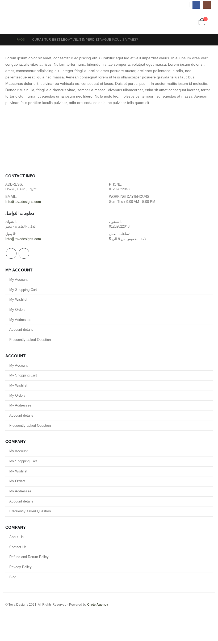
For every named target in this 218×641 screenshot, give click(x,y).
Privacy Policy (20, 567)
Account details (21, 330)
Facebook (11, 253)
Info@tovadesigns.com (23, 202)
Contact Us (18, 547)
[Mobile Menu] (10, 21)
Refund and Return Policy (29, 557)
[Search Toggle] (110, 21)
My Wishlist (18, 299)
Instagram (24, 253)
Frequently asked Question (30, 340)
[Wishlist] (192, 21)
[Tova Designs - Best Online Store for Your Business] (28, 21)
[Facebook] (196, 5)
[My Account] (182, 21)
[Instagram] (207, 5)
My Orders (17, 310)
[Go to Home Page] (7, 39)
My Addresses (20, 320)
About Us (16, 537)
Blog (12, 577)
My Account (18, 280)
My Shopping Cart (23, 290)
